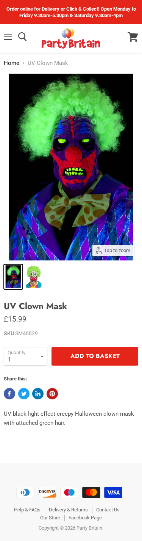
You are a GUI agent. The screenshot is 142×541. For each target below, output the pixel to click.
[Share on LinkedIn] (38, 393)
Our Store (50, 517)
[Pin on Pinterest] (52, 393)
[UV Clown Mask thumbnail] (13, 277)
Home (11, 63)
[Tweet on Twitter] (24, 393)
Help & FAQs (27, 510)
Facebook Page (85, 517)
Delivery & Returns (68, 510)
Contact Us (108, 510)
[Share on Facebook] (9, 393)
